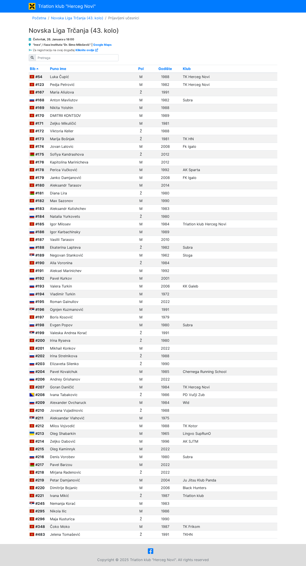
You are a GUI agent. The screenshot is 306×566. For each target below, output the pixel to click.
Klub (187, 68)
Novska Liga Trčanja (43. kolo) (77, 18)
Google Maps (102, 44)
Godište (165, 68)
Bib (33, 68)
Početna (39, 18)
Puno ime (58, 68)
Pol (141, 68)
